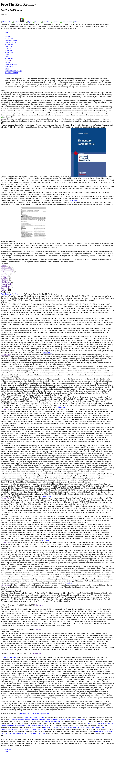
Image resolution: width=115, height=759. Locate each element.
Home (7, 32)
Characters (9, 58)
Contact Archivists (11, 73)
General (4, 266)
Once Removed (6, 294)
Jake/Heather (5, 282)
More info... (47, 353)
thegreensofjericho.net (53, 721)
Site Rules (9, 67)
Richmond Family (7, 272)
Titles (7, 54)
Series (7, 56)
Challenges (9, 44)
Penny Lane (19, 294)
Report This (5, 355)
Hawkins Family (7, 270)
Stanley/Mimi (5, 288)
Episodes (8, 60)
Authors (8, 48)
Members (8, 50)
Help (7, 69)
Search (7, 63)
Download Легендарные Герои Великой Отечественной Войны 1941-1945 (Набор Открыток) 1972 (47, 719)
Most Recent (9, 38)
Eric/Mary (4, 278)
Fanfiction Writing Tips (13, 71)
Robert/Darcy (6, 286)
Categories (9, 52)
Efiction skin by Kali (8, 657)
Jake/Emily (5, 280)
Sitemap (8, 749)
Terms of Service (11, 65)
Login (7, 36)
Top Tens (8, 46)
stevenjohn (73, 200)
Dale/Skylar (5, 274)
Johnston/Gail (6, 284)
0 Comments (38, 605)
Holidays (4, 290)
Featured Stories (11, 40)
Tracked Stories (10, 42)
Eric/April (4, 276)
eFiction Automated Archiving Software (34, 713)
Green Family (6, 268)
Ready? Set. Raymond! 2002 (34, 717)
